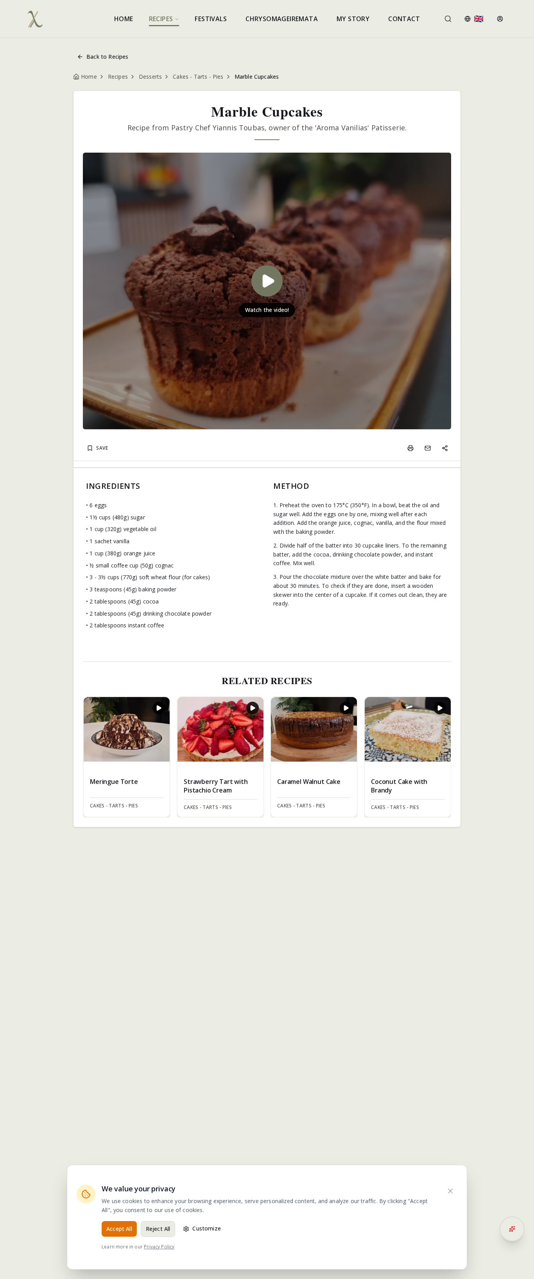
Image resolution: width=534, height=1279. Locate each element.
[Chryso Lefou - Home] (34, 19)
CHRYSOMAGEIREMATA (281, 18)
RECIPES (161, 18)
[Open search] (448, 19)
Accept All (119, 1228)
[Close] (450, 1191)
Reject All (158, 1228)
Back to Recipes (107, 56)
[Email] (427, 448)
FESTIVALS (211, 18)
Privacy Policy (159, 1246)
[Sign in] (500, 19)
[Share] (445, 448)
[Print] (410, 448)
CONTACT (404, 18)
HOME (123, 18)
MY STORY (353, 18)
